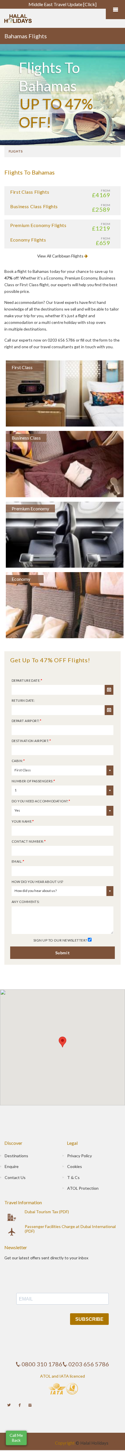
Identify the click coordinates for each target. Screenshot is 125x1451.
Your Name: (23, 821)
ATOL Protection (83, 1188)
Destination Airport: (31, 741)
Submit (62, 952)
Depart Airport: (26, 721)
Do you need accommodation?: (41, 801)
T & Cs (73, 1177)
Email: (18, 861)
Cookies (74, 1166)
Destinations (16, 1155)
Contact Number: (29, 841)
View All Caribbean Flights (60, 255)
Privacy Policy (79, 1155)
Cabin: (18, 761)
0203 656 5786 (88, 1364)
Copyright (65, 1442)
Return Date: (23, 700)
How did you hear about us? (37, 882)
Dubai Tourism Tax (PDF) (47, 1211)
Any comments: (26, 902)
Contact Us (15, 1177)
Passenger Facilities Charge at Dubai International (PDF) (70, 1229)
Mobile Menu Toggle (115, 9)
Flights (16, 151)
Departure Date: (27, 680)
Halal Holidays (94, 1442)
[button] (16, 1438)
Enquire (12, 1166)
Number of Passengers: (33, 781)
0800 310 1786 (42, 1364)
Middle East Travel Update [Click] (62, 4)
